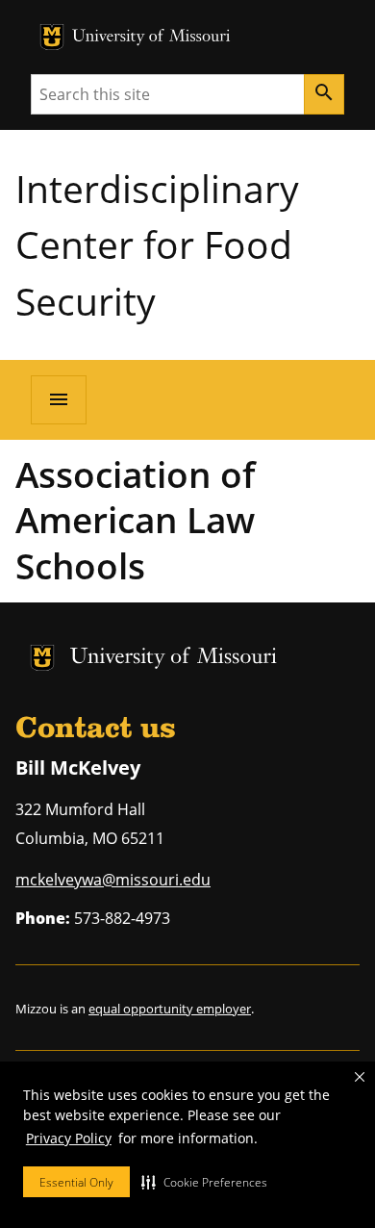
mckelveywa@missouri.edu (113, 879)
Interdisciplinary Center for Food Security (157, 244)
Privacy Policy (69, 1138)
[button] (204, 1181)
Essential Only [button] (76, 1182)
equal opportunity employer (169, 1008)
